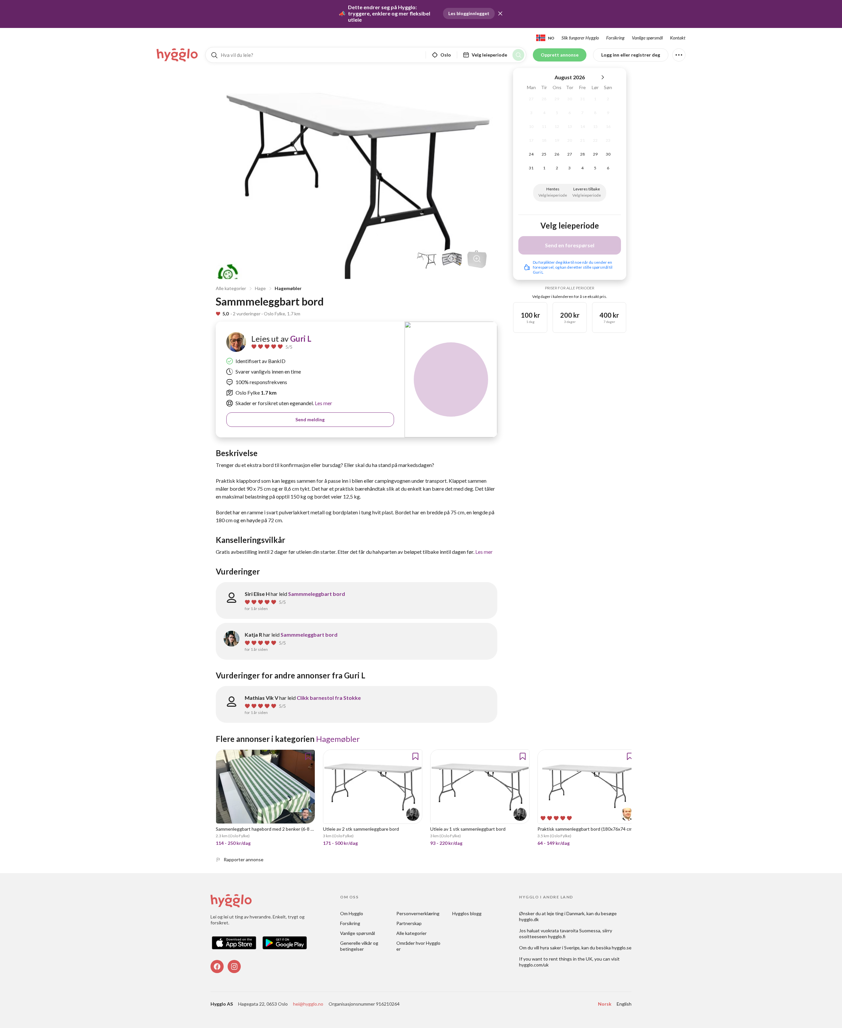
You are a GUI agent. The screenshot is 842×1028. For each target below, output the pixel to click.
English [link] (624, 1004)
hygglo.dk (529, 919)
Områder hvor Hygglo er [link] (418, 946)
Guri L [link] (300, 338)
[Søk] (518, 55)
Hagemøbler (288, 288)
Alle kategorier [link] (411, 933)
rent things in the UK (570, 959)
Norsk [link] (604, 1004)
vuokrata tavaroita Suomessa (570, 930)
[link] (178, 54)
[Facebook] (217, 966)
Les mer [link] (323, 403)
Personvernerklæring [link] (417, 913)
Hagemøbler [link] (338, 739)
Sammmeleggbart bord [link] (316, 594)
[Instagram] (234, 966)
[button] (500, 13)
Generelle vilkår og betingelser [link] (359, 946)
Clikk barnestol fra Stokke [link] (329, 698)
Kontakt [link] (677, 37)
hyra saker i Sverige (560, 947)
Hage (260, 288)
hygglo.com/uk (534, 964)
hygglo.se (622, 947)
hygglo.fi (556, 936)
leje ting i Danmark (565, 913)
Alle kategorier (231, 288)
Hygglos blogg (467, 913)
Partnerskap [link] (409, 923)
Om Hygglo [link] (351, 913)
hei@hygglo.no (308, 1004)
